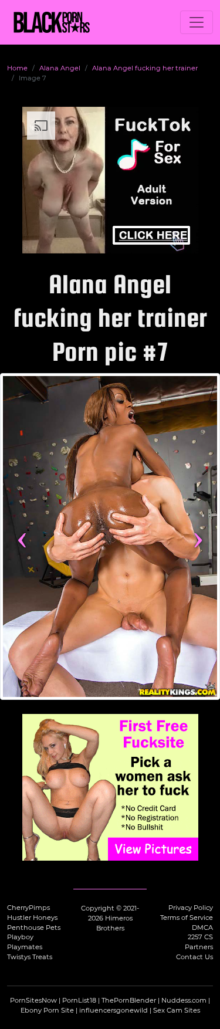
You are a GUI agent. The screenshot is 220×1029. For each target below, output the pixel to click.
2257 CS (200, 937)
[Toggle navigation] (196, 22)
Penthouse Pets (33, 927)
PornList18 (79, 1000)
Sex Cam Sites (176, 1010)
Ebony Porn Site (47, 1010)
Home (17, 68)
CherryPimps (28, 907)
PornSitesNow (33, 1000)
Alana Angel (59, 68)
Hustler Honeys (32, 917)
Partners (199, 947)
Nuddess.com (184, 1000)
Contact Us (194, 957)
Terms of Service (186, 917)
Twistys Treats (29, 957)
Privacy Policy (190, 907)
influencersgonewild (113, 1010)
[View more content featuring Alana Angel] (110, 536)
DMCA (202, 927)
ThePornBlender (128, 1000)
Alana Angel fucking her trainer (145, 68)
